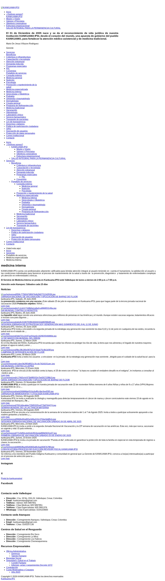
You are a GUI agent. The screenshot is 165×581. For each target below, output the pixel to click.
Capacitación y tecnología (28, 168)
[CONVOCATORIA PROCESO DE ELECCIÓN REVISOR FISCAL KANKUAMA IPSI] (27, 447)
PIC (23, 177)
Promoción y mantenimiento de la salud (34, 193)
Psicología (26, 191)
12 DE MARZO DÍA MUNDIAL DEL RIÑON (20, 338)
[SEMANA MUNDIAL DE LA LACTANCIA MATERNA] (28, 405)
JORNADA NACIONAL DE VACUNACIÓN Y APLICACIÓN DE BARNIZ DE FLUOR (39, 297)
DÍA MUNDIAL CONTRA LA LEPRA (17, 366)
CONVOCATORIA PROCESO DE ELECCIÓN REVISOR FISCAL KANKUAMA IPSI (39, 449)
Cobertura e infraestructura (28, 165)
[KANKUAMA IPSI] (10, 7)
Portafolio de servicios (21, 181)
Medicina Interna (29, 198)
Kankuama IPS (8, 579)
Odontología (22, 218)
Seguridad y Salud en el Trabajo (21, 560)
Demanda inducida (25, 172)
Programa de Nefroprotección (35, 212)
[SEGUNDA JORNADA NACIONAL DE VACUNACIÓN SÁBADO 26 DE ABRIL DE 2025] (28, 419)
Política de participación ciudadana (27, 232)
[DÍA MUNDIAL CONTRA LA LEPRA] (28, 364)
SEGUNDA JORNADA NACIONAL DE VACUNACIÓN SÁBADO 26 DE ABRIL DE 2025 (41, 421)
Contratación (12, 567)
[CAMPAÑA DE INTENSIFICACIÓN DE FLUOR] (27, 350)
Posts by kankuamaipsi (11, 478)
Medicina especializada (27, 195)
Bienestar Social (13, 558)
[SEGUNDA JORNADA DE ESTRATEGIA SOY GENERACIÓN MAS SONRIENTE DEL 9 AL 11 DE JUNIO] (28, 322)
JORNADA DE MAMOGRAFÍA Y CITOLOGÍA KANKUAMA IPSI (30, 394)
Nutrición (26, 188)
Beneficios (16, 163)
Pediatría (26, 202)
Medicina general (30, 186)
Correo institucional (15, 242)
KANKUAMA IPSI (19, 147)
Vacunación (21, 216)
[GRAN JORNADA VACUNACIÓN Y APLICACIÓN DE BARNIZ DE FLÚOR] (28, 378)
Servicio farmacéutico (26, 223)
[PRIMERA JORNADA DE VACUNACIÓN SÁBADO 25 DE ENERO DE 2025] (29, 433)
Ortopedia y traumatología (33, 205)
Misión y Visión (23, 149)
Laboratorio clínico (24, 221)
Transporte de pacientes (27, 225)
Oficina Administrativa (16, 551)
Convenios (21, 179)
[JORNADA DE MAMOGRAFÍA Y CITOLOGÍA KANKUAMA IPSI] (27, 391)
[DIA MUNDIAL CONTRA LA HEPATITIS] (28, 308)
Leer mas (5, 306)
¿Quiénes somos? (14, 144)
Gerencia (15, 553)
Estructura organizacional (28, 156)
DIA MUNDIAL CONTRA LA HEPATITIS (19, 310)
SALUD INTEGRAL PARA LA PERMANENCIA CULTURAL (38, 158)
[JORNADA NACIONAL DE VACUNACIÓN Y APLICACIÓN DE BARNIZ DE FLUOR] (28, 294)
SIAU (13, 235)
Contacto (10, 244)
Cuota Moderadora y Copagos (20, 570)
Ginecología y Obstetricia (33, 200)
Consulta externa (24, 184)
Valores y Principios (25, 151)
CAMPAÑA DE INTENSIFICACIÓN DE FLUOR (22, 352)
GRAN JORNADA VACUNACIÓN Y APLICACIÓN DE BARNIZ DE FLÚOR (35, 380)
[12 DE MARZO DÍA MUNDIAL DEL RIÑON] (28, 336)
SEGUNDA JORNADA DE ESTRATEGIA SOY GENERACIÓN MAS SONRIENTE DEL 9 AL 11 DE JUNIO (49, 324)
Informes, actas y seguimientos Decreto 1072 (31, 565)
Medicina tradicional (25, 214)
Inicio (8, 142)
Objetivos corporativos (26, 154)
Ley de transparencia (15, 228)
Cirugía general (29, 209)
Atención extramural (25, 170)
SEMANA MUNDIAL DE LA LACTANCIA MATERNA (25, 408)
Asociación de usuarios (22, 237)
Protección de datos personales (25, 239)
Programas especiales (26, 175)
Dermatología (28, 207)
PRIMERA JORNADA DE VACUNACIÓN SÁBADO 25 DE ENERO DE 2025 (36, 435)
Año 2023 (15, 572)
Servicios (10, 161)
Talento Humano (18, 556)
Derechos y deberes (20, 230)
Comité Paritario (18, 563)
